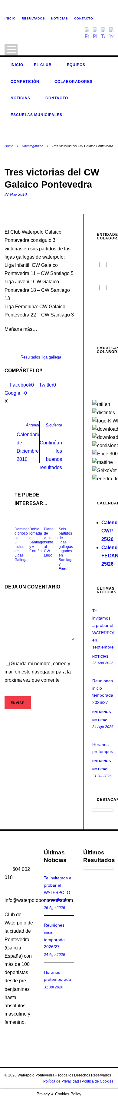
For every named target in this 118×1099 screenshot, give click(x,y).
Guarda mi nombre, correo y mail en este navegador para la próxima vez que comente (38, 672)
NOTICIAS (59, 18)
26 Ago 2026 (102, 663)
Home (9, 146)
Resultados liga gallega (41, 357)
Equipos (76, 65)
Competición (25, 82)
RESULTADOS (33, 18)
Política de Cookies (97, 1081)
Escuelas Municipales (36, 115)
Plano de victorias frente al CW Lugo (50, 542)
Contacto (56, 98)
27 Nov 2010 (16, 194)
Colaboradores (73, 82)
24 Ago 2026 (102, 727)
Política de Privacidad (61, 1081)
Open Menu (11, 49)
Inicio (17, 65)
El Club (43, 65)
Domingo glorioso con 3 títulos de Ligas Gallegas (22, 544)
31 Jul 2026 (102, 776)
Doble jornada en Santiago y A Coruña (36, 540)
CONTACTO (83, 18)
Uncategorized (32, 146)
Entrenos (101, 712)
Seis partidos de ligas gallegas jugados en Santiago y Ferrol (66, 549)
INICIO (10, 18)
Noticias (20, 98)
